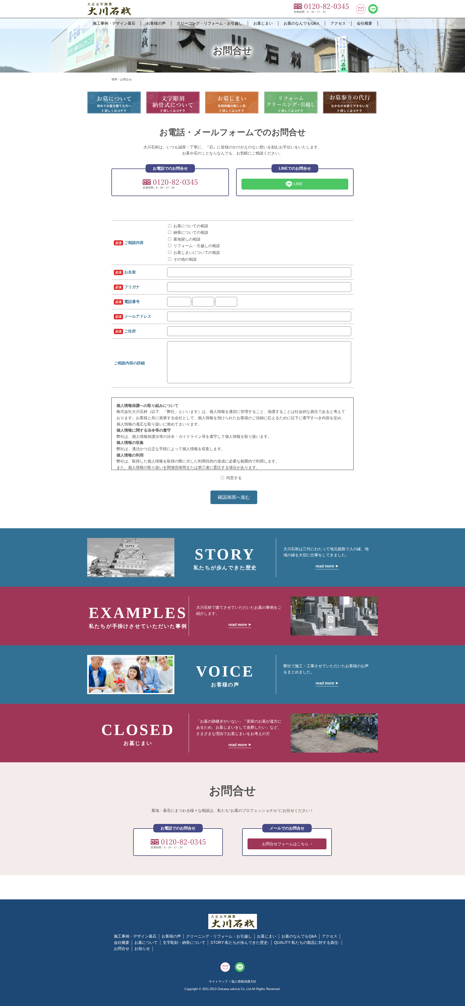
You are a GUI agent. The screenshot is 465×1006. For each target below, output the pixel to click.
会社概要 (364, 23)
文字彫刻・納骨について (184, 942)
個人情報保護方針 (243, 981)
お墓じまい (263, 23)
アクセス (338, 23)
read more (325, 566)
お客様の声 (156, 23)
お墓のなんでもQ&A (301, 23)
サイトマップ (218, 981)
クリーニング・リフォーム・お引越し (209, 23)
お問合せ (121, 949)
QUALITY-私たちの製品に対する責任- (306, 942)
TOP (114, 79)
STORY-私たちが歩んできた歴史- (239, 942)
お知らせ (142, 949)
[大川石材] (109, 6)
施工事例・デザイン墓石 (114, 23)
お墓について (146, 942)
